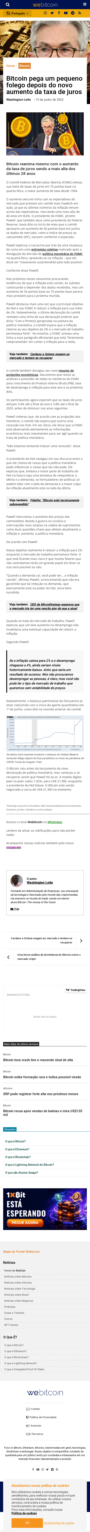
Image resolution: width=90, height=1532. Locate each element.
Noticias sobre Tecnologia (19, 1289)
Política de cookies (24, 1513)
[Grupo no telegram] (73, 13)
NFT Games (11, 1325)
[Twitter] (52, 13)
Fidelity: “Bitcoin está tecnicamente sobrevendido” (44, 502)
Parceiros (37, 1434)
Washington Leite (40, 883)
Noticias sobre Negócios (18, 1301)
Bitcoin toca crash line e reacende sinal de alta (38, 1060)
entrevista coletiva (44, 249)
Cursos (8, 1319)
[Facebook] (59, 13)
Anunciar (35, 1426)
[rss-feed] (80, 13)
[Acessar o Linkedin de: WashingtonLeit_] (18, 909)
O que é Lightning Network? (20, 1363)
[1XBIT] (45, 1209)
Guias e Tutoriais (14, 1313)
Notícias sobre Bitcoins (18, 1277)
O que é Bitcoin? (15, 1142)
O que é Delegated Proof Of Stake (24, 1369)
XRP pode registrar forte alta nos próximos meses (40, 1094)
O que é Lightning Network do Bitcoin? (29, 1165)
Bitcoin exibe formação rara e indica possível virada (42, 1077)
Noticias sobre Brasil (16, 1295)
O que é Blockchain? (18, 1157)
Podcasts (9, 1307)
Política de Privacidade (43, 1417)
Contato (35, 1409)
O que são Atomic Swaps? (21, 1173)
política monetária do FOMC (62, 254)
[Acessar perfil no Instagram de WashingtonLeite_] (15, 909)
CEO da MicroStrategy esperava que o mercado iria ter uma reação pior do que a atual (44, 606)
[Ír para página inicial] (45, 5)
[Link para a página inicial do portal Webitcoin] (45, 1392)
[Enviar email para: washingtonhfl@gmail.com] (12, 909)
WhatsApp (55, 822)
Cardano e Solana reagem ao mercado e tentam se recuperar (39, 356)
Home (11, 66)
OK (27, 1523)
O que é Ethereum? (17, 1149)
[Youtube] (66, 13)
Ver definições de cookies (59, 1523)
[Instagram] (45, 13)
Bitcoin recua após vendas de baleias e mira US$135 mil (42, 1113)
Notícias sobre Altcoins (18, 1283)
